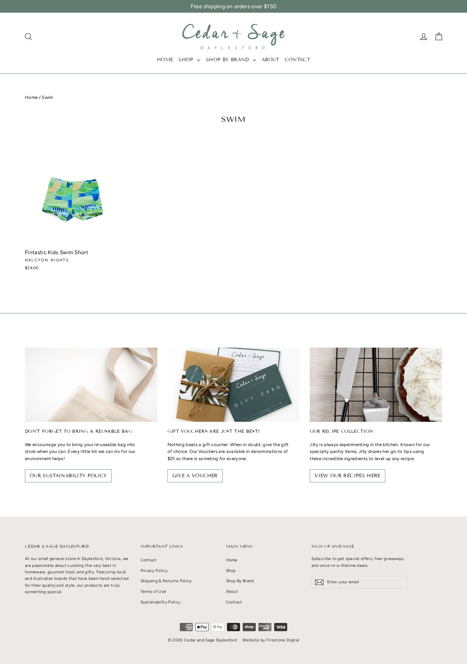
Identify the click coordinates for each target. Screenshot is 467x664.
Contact (297, 60)
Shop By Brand (228, 60)
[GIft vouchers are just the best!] (234, 385)
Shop (186, 60)
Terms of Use (153, 591)
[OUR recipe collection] (376, 385)
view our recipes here (347, 476)
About (270, 60)
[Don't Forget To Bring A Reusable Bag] (91, 385)
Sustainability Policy (161, 602)
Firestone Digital (282, 640)
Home (165, 60)
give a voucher (195, 476)
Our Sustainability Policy (68, 476)
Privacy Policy (154, 570)
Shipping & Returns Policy (166, 580)
